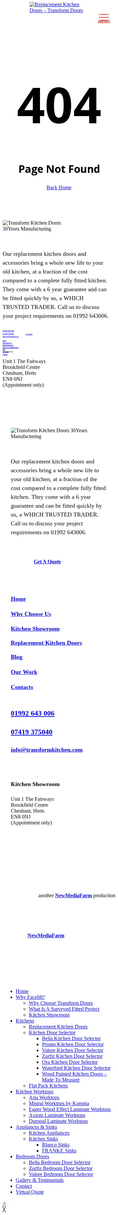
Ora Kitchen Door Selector (70, 1062)
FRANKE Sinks (59, 1150)
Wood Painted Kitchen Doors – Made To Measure (74, 1077)
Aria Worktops (44, 1097)
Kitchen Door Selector (52, 1032)
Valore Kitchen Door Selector (72, 1050)
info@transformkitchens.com (11, 336)
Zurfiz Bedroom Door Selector (60, 1168)
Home (18, 599)
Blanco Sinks (55, 1144)
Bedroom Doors (32, 1156)
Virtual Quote (30, 1192)
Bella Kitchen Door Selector (71, 1038)
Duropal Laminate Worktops (58, 1121)
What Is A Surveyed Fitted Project (64, 1009)
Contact (24, 1186)
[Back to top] (4, 1203)
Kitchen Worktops (34, 1091)
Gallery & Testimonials (40, 1180)
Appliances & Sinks (36, 1127)
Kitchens (25, 1020)
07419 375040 (8, 333)
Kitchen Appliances (49, 1133)
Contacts (22, 687)
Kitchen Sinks (43, 1139)
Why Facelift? (30, 997)
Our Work (24, 672)
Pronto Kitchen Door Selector (73, 1044)
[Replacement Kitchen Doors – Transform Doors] (59, 7)
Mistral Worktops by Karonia (59, 1103)
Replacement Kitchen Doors (46, 642)
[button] (47, 561)
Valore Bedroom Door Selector (61, 1174)
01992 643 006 (8, 331)
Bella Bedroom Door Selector (59, 1162)
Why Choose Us (31, 614)
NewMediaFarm (73, 895)
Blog (16, 657)
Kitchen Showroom (35, 628)
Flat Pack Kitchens (48, 1085)
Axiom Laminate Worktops (57, 1115)
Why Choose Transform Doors (61, 1003)
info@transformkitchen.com (47, 749)
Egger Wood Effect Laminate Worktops (70, 1109)
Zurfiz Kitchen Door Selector (72, 1056)
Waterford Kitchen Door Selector (76, 1068)
